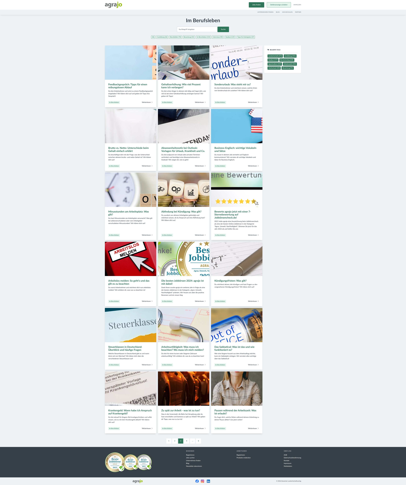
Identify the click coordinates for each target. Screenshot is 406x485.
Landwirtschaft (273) (275, 56)
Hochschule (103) (274, 68)
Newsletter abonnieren (194, 466)
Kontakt (286, 460)
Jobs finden (256, 5)
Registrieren (190, 455)
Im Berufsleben (114, 102)
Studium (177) (273, 60)
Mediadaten (288, 466)
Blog (278, 12)
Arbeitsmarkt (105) (290, 64)
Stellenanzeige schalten (278, 5)
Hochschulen (287, 12)
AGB (285, 455)
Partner (298, 12)
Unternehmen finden (265, 12)
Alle (153, 37)
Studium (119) (230, 37)
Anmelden (297, 4)
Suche (223, 29)
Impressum (287, 463)
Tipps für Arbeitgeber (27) (245, 37)
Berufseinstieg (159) (286, 60)
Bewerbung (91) (288, 68)
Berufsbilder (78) (175, 37)
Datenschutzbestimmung (292, 458)
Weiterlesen (146, 102)
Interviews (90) (218, 37)
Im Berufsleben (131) (203, 37)
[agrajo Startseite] (113, 5)
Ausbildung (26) (162, 37)
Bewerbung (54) (189, 37)
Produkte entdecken (244, 458)
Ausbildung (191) (290, 56)
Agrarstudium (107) (274, 64)
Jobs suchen (190, 458)
